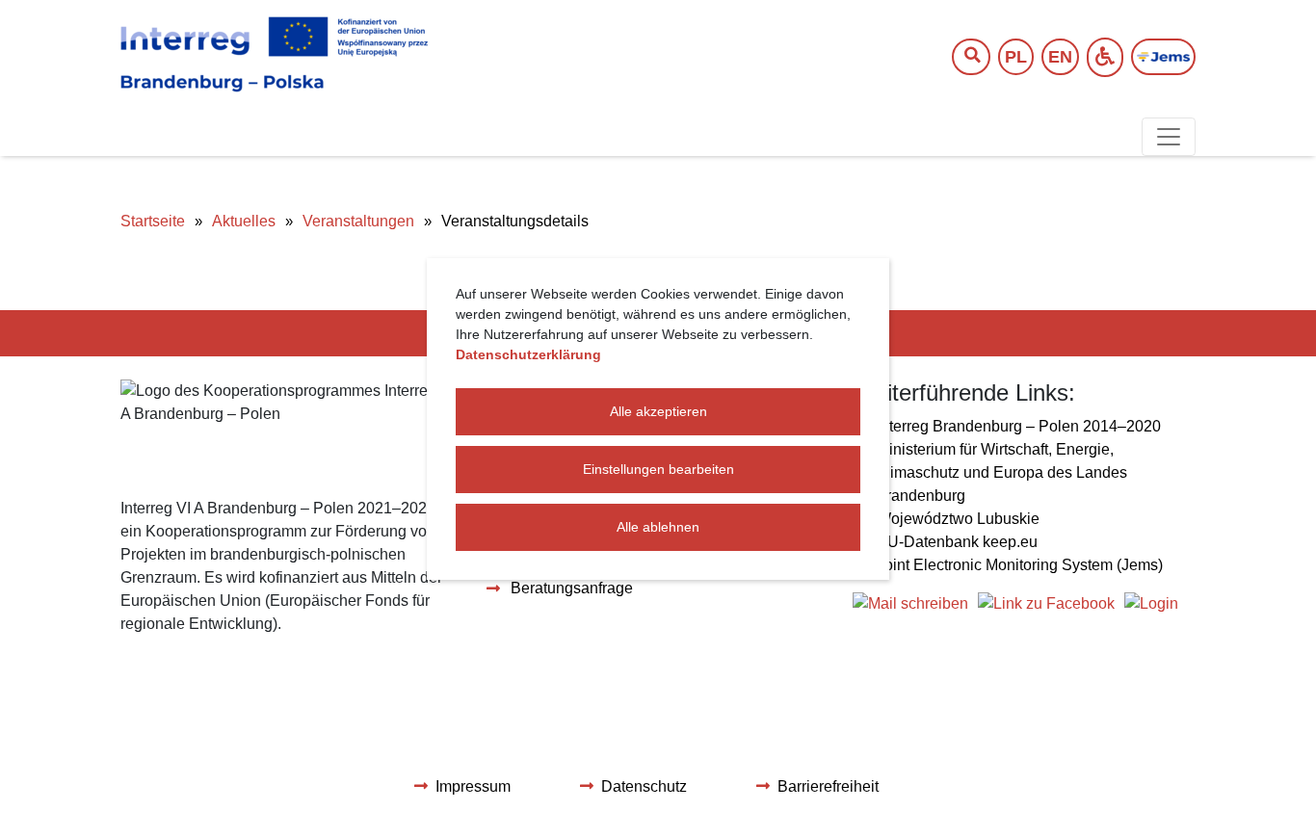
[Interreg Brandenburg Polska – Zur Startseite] (274, 54)
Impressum (473, 786)
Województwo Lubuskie (958, 518)
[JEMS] (1163, 57)
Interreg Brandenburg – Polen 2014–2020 (1019, 426)
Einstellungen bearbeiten (658, 469)
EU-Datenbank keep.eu (957, 542)
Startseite (152, 221)
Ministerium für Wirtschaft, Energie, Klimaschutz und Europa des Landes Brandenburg (1001, 472)
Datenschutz (644, 786)
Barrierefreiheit (828, 786)
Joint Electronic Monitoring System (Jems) (1020, 565)
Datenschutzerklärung (528, 354)
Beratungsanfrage (572, 588)
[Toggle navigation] (1169, 137)
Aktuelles (244, 221)
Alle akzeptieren (658, 411)
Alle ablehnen (658, 527)
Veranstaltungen (358, 221)
